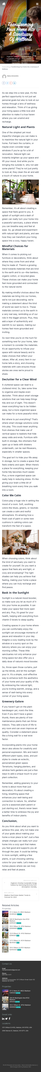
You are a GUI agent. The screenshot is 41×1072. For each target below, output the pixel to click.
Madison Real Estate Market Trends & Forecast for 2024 (28, 60)
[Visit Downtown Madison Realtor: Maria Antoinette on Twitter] (6, 1019)
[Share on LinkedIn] (14, 83)
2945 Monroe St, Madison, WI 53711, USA (15, 1030)
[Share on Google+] (11, 83)
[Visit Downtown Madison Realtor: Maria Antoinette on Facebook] (9, 1019)
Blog (8, 67)
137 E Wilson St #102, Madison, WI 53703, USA (17, 1027)
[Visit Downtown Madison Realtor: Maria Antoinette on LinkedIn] (3, 1019)
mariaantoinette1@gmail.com (11, 970)
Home (4, 67)
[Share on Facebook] (3, 83)
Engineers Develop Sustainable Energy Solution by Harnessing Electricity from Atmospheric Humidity (13, 63)
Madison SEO (27, 1067)
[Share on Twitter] (7, 83)
